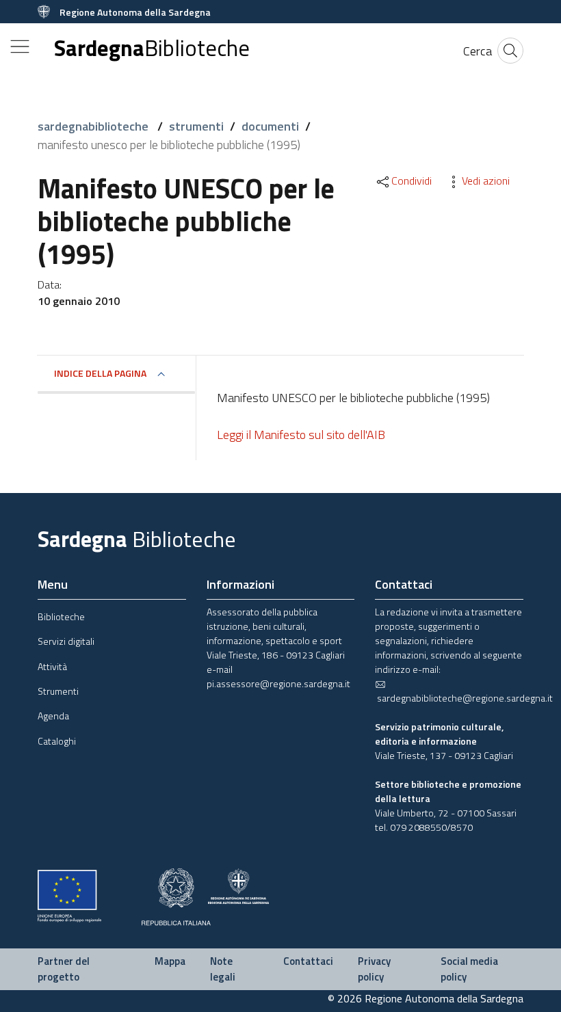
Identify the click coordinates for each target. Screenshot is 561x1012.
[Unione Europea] (69, 895)
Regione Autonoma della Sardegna (135, 12)
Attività (52, 666)
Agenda (53, 715)
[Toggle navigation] (20, 46)
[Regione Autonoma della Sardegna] (238, 884)
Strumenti (58, 691)
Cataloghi (57, 741)
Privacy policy (374, 969)
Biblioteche (61, 616)
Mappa (170, 961)
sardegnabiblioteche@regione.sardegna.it (464, 698)
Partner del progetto (64, 969)
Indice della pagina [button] (100, 373)
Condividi (411, 180)
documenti (270, 126)
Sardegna (152, 48)
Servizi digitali (66, 641)
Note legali (222, 969)
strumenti (196, 126)
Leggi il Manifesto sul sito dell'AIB (301, 434)
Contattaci (308, 961)
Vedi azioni (486, 180)
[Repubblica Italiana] (176, 895)
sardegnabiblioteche (94, 126)
